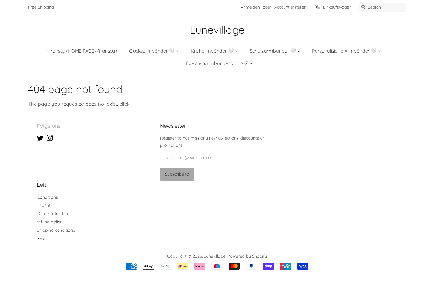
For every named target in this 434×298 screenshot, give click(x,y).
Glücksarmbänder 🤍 (152, 51)
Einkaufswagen (337, 7)
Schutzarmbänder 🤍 (273, 51)
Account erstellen (290, 7)
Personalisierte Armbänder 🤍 (345, 51)
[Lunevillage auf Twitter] (40, 139)
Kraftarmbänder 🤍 (213, 51)
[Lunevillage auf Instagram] (49, 139)
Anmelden (250, 7)
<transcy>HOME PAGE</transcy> (82, 51)
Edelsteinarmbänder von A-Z (217, 63)
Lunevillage (217, 29)
